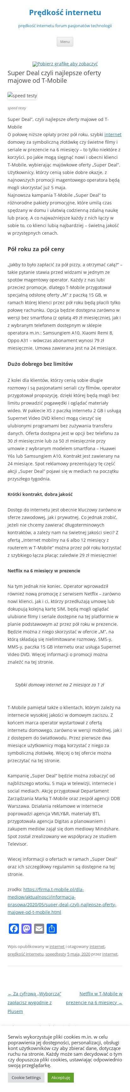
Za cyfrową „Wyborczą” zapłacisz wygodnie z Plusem (34, 1002)
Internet (110, 954)
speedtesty (55, 954)
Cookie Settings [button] (26, 1077)
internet (112, 134)
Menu (65, 41)
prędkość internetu (26, 954)
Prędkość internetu (65, 12)
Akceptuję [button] (60, 1077)
